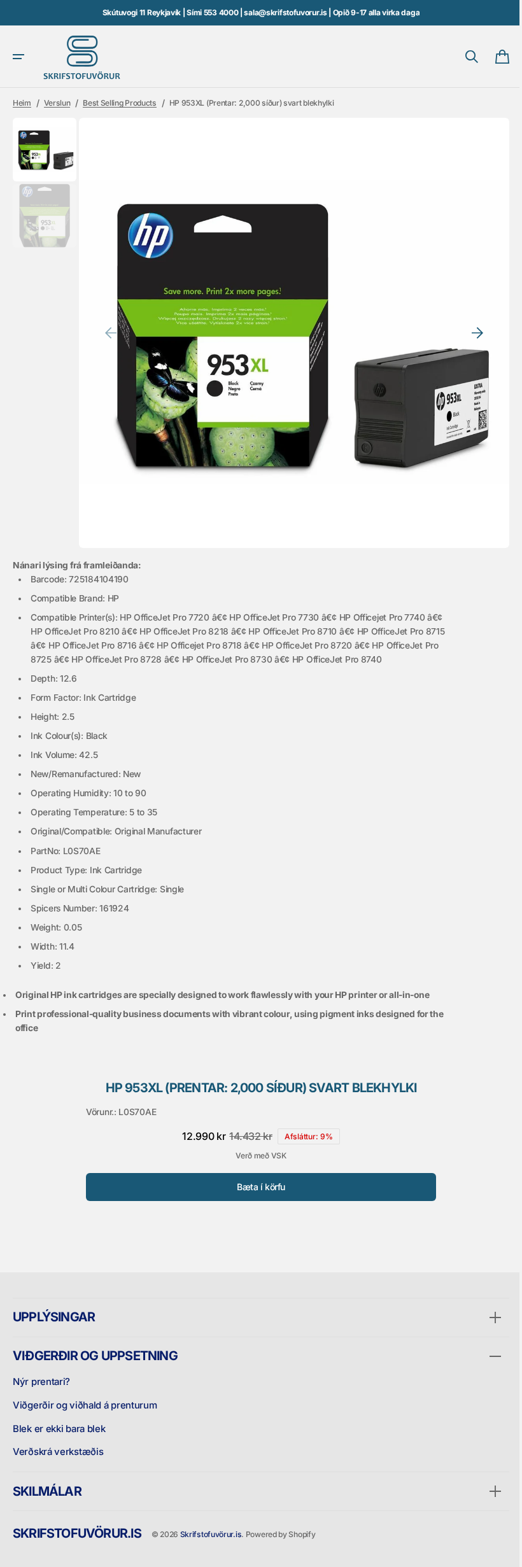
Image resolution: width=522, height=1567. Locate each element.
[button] (18, 57)
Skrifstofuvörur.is (211, 1534)
